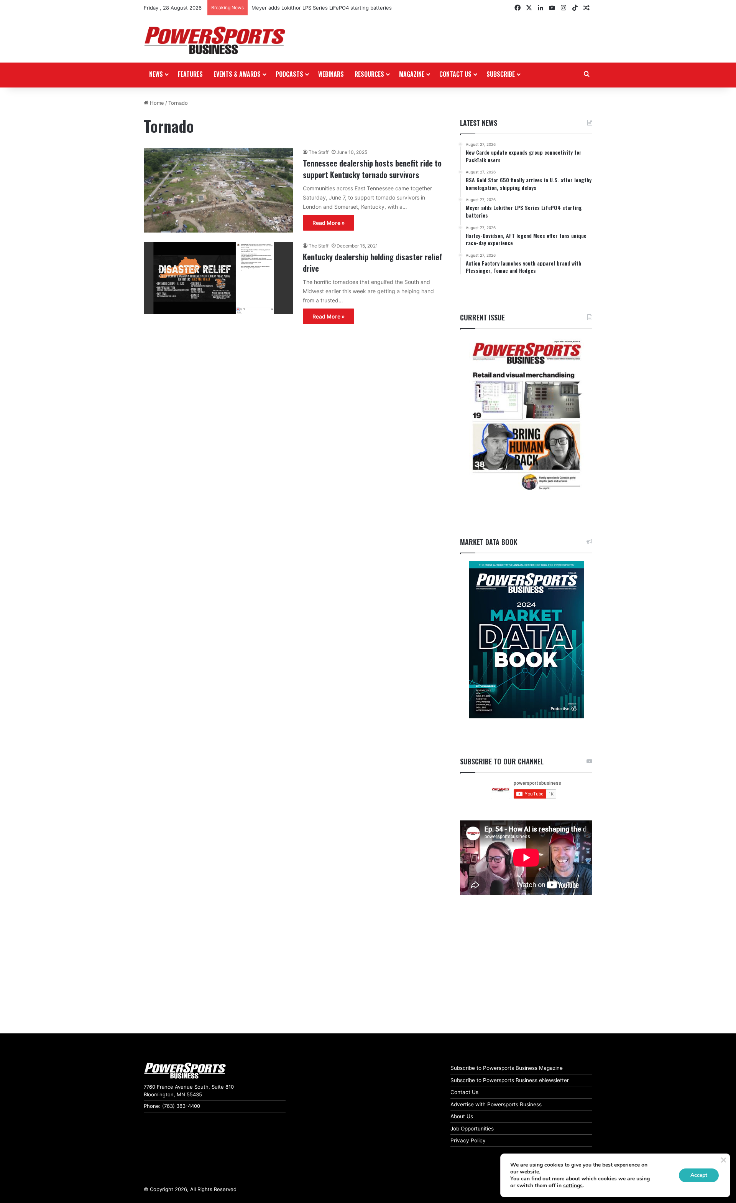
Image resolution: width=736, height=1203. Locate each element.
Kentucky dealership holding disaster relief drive (372, 262)
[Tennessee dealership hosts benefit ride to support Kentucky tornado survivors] (218, 190)
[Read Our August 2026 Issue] (526, 416)
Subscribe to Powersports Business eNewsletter (509, 1080)
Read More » (328, 222)
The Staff (319, 152)
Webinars (331, 74)
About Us (461, 1116)
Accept (698, 1175)
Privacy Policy (468, 1140)
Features (190, 74)
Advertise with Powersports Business (496, 1104)
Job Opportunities (472, 1128)
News (156, 74)
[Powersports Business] (215, 40)
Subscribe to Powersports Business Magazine (506, 1068)
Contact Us (464, 1092)
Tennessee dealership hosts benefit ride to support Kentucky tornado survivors (372, 168)
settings (573, 1185)
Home (156, 103)
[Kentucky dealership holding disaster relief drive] (218, 278)
